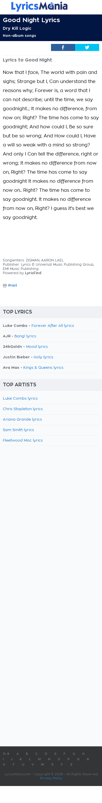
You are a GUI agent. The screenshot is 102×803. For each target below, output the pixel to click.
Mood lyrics (37, 347)
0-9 (6, 753)
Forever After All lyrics (52, 326)
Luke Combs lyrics (20, 399)
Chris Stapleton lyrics (23, 409)
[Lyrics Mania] (51, 7)
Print (12, 285)
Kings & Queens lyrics (43, 368)
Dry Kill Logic (17, 28)
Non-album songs (19, 35)
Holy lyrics (43, 357)
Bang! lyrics (25, 336)
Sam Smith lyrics (18, 430)
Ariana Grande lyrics (22, 419)
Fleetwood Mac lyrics (23, 440)
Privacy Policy (51, 778)
